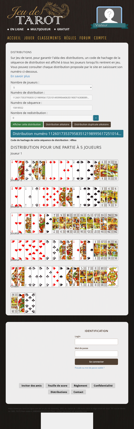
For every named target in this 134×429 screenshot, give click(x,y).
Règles (70, 37)
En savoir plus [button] (20, 76)
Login (77, 336)
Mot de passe (81, 348)
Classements (49, 37)
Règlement (80, 385)
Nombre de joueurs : (25, 82)
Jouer (29, 37)
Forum (85, 37)
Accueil (14, 37)
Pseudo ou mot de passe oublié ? (89, 367)
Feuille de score (57, 385)
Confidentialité (103, 385)
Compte (100, 37)
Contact (78, 392)
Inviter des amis (32, 385)
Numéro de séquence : (26, 103)
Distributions (59, 392)
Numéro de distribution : (28, 92)
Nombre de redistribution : (29, 113)
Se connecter (96, 361)
